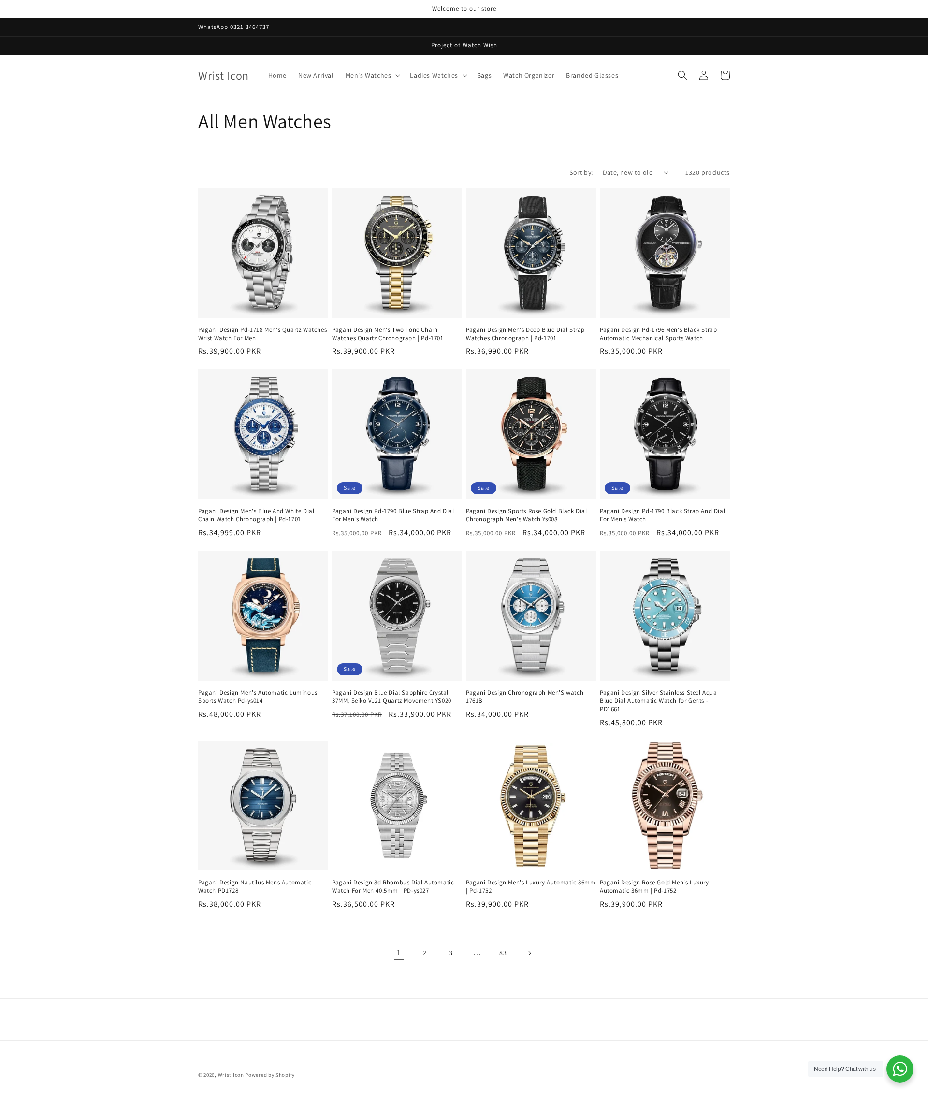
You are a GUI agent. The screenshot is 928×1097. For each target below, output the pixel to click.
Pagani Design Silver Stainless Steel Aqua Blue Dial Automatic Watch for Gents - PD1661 (658, 701)
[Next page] (529, 953)
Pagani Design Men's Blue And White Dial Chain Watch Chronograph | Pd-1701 (256, 515)
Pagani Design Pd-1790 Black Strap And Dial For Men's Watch (662, 515)
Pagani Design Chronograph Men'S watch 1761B (524, 697)
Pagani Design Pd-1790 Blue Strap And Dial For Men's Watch (393, 515)
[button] (372, 75)
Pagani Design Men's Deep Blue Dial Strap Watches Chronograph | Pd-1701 (525, 334)
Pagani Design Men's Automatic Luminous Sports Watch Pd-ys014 (258, 697)
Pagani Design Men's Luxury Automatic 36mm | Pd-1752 (531, 887)
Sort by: (581, 172)
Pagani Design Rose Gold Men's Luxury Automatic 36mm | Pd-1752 (654, 887)
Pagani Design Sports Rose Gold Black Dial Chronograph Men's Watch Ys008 (526, 515)
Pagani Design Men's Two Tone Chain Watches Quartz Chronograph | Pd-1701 (388, 334)
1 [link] (399, 952)
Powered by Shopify (270, 1074)
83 (503, 952)
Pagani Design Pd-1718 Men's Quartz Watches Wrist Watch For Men (262, 334)
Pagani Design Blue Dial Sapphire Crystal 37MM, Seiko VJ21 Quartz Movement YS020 (391, 697)
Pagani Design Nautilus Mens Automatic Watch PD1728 (254, 887)
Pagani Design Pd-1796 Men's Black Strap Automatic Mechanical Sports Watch (658, 334)
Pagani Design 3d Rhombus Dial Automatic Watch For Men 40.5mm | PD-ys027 (393, 887)
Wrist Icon (231, 1074)
